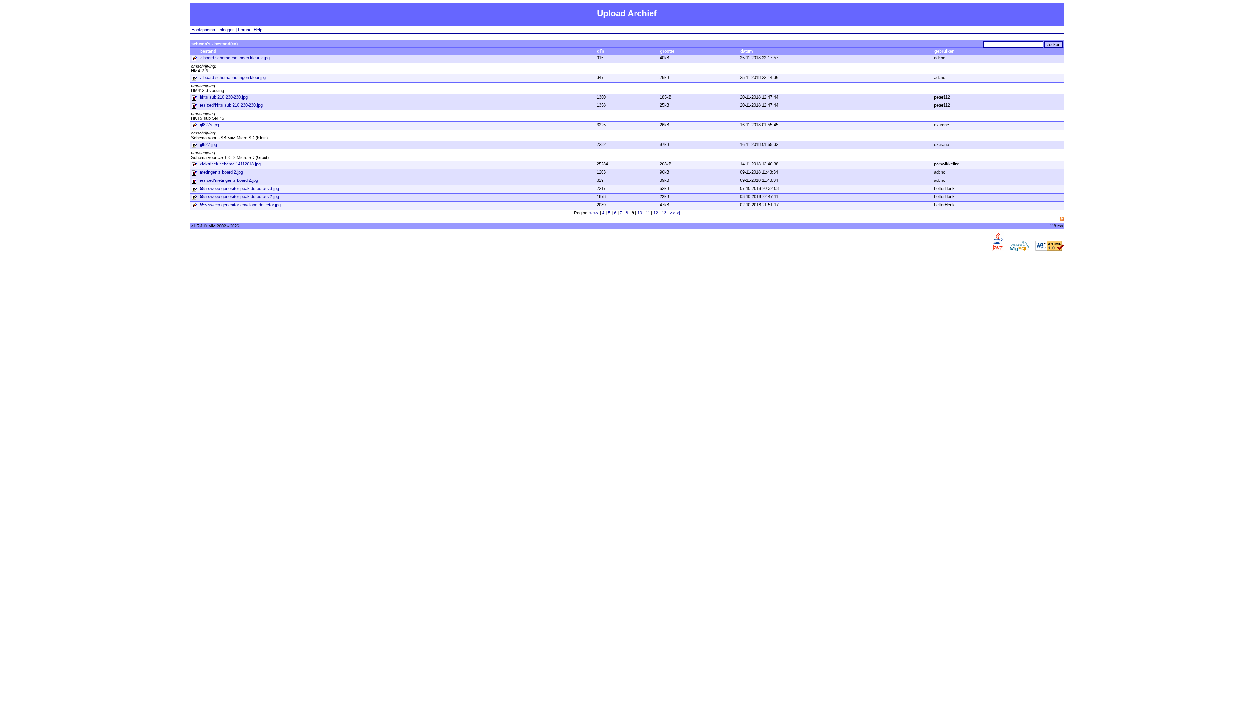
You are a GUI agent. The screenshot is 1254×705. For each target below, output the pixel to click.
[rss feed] (1062, 219)
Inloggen (226, 29)
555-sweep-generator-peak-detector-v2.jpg (239, 196)
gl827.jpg (208, 144)
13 (664, 213)
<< (596, 213)
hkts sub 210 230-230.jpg (224, 97)
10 (639, 213)
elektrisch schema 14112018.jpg (230, 164)
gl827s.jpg (209, 124)
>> (672, 213)
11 (648, 213)
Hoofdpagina (203, 29)
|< (590, 213)
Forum (244, 29)
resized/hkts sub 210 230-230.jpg (231, 105)
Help (258, 29)
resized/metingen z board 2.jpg (229, 180)
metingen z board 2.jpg (221, 172)
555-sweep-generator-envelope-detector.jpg (240, 204)
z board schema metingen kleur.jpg (233, 77)
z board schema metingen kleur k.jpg (235, 57)
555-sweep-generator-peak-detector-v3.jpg (239, 188)
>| (678, 213)
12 (655, 213)
